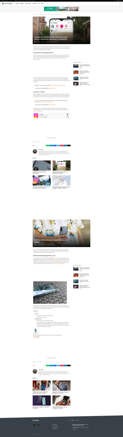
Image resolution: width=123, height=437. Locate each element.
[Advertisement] (51, 68)
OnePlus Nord (35, 333)
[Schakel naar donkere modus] (119, 3)
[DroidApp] (7, 3)
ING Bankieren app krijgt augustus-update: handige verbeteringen (24, 0)
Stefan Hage (40, 149)
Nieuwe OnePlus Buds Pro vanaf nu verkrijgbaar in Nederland (59, 407)
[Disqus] (52, 205)
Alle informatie (36, 337)
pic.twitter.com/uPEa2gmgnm (59, 85)
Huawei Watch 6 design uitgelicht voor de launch (84, 78)
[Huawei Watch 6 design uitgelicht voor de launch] (76, 78)
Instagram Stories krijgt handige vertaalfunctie (39, 172)
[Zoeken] (121, 3)
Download (67, 116)
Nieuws (17, 3)
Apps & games (28, 3)
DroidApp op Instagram (37, 111)
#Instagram (36, 100)
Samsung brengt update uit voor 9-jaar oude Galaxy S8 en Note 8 (84, 65)
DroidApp (34, 14)
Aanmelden (74, 429)
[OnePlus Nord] (35, 332)
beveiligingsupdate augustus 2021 (58, 263)
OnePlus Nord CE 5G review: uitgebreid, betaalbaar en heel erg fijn (60, 392)
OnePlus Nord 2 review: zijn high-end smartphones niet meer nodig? (40, 392)
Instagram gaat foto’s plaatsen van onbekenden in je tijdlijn (59, 172)
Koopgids (35, 3)
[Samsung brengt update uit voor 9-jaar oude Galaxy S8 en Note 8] (76, 66)
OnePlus (34, 361)
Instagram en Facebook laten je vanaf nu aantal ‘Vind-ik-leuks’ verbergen (41, 187)
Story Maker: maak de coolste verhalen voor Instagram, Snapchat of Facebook (61, 187)
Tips (39, 3)
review (56, 258)
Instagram (41, 114)
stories (39, 141)
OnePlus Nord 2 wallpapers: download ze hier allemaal (41, 407)
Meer (42, 3)
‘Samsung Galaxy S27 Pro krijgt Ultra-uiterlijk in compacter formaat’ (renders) (84, 83)
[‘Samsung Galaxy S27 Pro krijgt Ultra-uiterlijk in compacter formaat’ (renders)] (76, 83)
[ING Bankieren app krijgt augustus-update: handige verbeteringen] (76, 72)
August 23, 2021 (52, 88)
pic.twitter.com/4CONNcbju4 (47, 101)
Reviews (22, 3)
